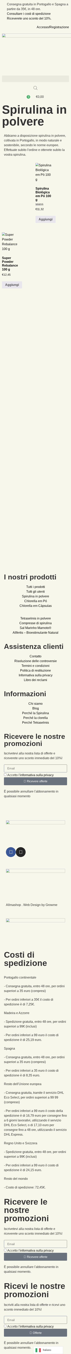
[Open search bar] (35, 88)
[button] (35, 79)
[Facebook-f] (11, 852)
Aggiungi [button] (45, 219)
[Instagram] (21, 852)
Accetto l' (30, 775)
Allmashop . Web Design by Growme (31, 905)
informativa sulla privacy (37, 775)
